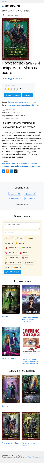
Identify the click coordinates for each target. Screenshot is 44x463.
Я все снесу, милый (9, 358)
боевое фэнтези (32, 105)
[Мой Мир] (11, 171)
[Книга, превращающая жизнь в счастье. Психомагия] (31, 314)
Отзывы (27, 11)
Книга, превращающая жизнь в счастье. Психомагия (30, 319)
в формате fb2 (14, 194)
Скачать (27, 95)
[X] (15, 171)
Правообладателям (35, 457)
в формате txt (30, 194)
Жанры (19, 11)
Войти (7, 1)
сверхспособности (33, 166)
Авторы (11, 11)
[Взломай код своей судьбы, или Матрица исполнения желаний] (31, 356)
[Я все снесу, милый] (11, 355)
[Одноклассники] (7, 171)
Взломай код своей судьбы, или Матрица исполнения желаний (30, 361)
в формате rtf (30, 198)
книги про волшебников (10, 107)
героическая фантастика (16, 105)
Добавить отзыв (12, 272)
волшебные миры (18, 166)
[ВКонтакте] (3, 171)
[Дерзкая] (11, 313)
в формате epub (15, 198)
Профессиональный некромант (19, 102)
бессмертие (23, 164)
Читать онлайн (13, 95)
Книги (4, 11)
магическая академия (10, 164)
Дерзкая (5, 316)
